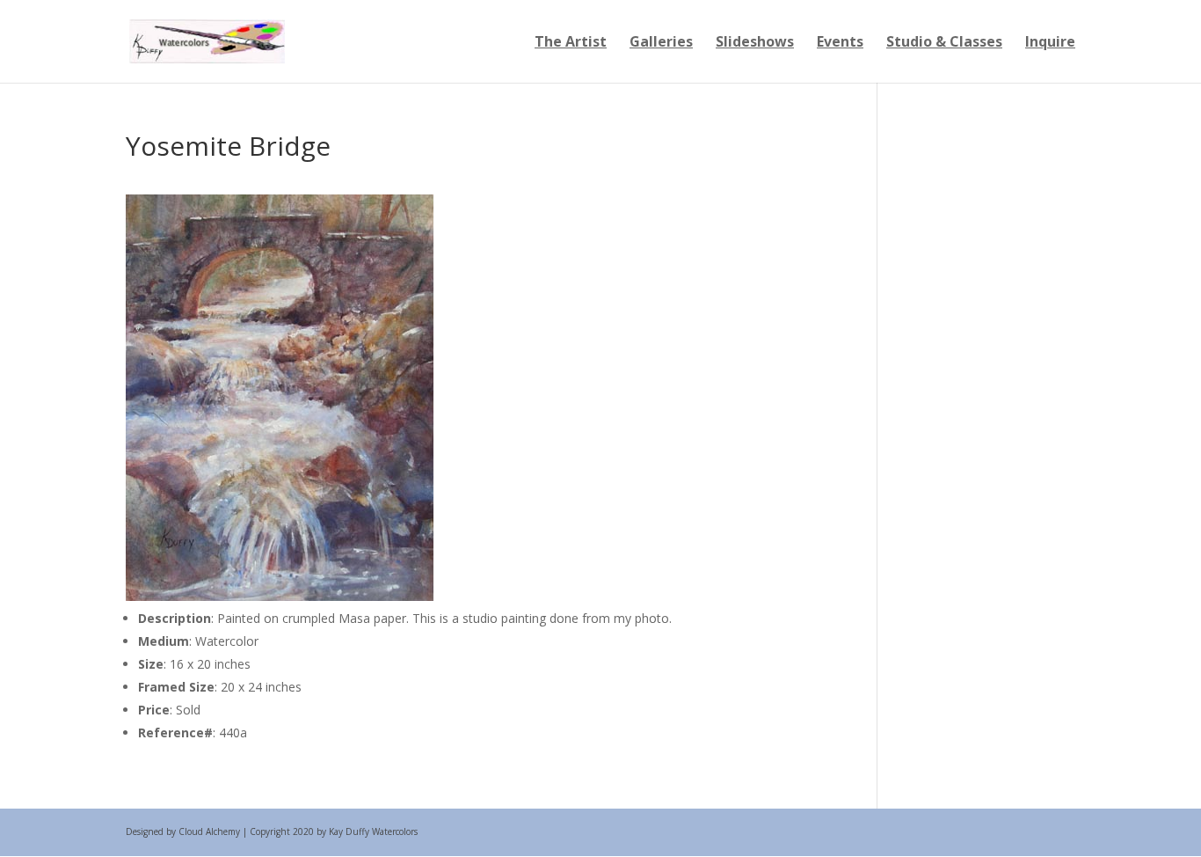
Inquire (1050, 43)
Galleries (661, 43)
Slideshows (755, 43)
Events (840, 43)
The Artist (571, 43)
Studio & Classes (944, 43)
